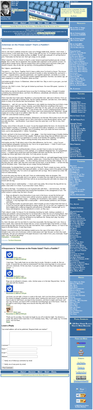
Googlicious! (74, 235)
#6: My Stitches (76, 125)
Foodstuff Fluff (75, 232)
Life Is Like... (74, 73)
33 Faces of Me (75, 149)
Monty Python (75, 302)
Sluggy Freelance (76, 311)
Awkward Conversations (78, 220)
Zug (71, 272)
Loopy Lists (73, 240)
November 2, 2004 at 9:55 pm (16, 314)
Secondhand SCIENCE (78, 35)
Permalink (5, 237)
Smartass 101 (74, 76)
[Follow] (26, 10)
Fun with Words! (75, 233)
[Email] (24, 10)
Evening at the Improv (77, 292)
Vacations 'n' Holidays (77, 262)
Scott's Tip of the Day (77, 189)
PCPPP (72, 186)
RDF (81, 350)
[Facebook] (12, 12)
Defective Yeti (75, 171)
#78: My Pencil (75, 137)
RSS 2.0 (81, 352)
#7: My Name (75, 127)
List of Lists (74, 148)
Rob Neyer (73, 309)
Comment (5, 345)
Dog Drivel (73, 228)
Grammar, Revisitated (77, 66)
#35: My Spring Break (78, 130)
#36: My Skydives (76, 132)
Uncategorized (74, 260)
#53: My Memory (76, 134)
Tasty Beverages (75, 255)
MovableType (81, 369)
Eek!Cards (73, 230)
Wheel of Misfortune (77, 83)
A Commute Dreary (76, 54)
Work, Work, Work (76, 271)
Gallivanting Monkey (77, 176)
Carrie (15, 257)
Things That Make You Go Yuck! (46, 33)
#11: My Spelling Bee (77, 128)
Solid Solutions (81, 364)
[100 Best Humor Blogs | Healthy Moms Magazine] (81, 326)
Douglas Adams (75, 290)
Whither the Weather (77, 266)
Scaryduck (74, 188)
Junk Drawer (74, 178)
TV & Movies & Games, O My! (79, 259)
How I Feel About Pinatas (78, 70)
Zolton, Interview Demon (78, 85)
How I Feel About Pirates (78, 71)
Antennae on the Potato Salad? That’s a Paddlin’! (25, 45)
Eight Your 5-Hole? (77, 59)
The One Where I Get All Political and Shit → (47, 26)
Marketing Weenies (76, 244)
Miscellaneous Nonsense (78, 247)
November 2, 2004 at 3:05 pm (16, 278)
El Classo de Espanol (77, 61)
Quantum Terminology (77, 156)
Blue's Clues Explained (78, 58)
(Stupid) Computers (76, 211)
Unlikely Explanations (77, 194)
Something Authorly (77, 191)
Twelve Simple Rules (77, 78)
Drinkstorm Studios (77, 29)
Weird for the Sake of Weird (79, 264)
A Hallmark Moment (77, 56)
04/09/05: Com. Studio (78, 107)
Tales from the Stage (77, 254)
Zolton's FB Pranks (77, 46)
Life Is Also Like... (76, 75)
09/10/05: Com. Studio (78, 103)
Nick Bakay (74, 304)
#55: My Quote (75, 135)
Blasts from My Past (77, 225)
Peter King (74, 305)
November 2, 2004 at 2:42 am (16, 259)
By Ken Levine (75, 169)
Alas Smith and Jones (77, 282)
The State (73, 314)
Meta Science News (76, 40)
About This (15, 2)
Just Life (73, 238)
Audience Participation (77, 218)
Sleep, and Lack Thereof (78, 250)
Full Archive (74, 204)
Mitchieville (74, 184)
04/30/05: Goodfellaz (78, 105)
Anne (15, 312)
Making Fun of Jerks (77, 242)
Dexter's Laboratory (77, 289)
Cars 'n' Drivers (75, 227)
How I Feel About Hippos (78, 68)
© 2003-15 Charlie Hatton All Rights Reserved (82, 406)
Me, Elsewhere (75, 89)
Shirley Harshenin (81, 373)
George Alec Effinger (77, 295)
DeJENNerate (74, 172)
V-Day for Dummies (76, 81)
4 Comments (15, 237)
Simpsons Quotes (75, 155)
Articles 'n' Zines (75, 216)
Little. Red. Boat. (76, 181)
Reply (8, 269)
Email (4, 353)
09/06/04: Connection (77, 112)
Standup (72, 252)
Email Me (15, 5)
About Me (15, 3)
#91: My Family (75, 139)
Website (4, 356)
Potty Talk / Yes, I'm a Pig (78, 249)
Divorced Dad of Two (77, 174)
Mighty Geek (74, 183)
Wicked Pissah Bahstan (77, 267)
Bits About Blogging (76, 222)
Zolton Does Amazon (77, 47)
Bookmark (15, 8)
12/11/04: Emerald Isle (78, 110)
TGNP (72, 193)
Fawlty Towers (75, 294)
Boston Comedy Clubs (77, 116)
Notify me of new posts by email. (15, 364)
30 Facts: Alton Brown (78, 53)
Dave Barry (74, 287)
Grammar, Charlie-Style (78, 65)
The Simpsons (74, 312)
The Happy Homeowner (14, 240)
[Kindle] (14, 12)
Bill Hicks (73, 285)
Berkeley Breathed (76, 283)
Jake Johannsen (75, 299)
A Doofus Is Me (75, 215)
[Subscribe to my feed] (81, 343)
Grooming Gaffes (75, 237)
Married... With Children (78, 300)
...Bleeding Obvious (76, 167)
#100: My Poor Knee (77, 140)
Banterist (73, 166)
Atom (81, 354)
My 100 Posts (78, 120)
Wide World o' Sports (77, 269)
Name (4, 349)
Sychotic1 (16, 276)
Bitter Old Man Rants (77, 223)
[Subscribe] (17, 10)
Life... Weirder (75, 179)
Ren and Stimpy (75, 307)
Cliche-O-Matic (75, 151)
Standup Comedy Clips (77, 98)
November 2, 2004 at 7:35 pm (16, 293)
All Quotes (74, 15)
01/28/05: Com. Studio (78, 109)
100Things (73, 213)
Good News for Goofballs (79, 63)
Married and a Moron (77, 245)
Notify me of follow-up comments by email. (18, 360)
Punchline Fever (75, 153)
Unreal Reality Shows (77, 80)
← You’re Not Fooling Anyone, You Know (21, 26)
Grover (72, 297)
